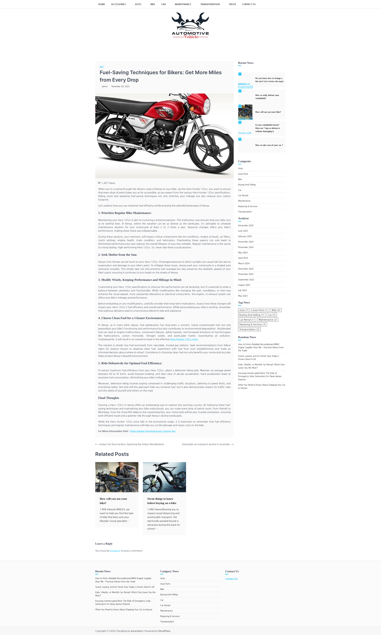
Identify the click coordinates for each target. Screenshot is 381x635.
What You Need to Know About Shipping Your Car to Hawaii (123, 609)
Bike (152, 4)
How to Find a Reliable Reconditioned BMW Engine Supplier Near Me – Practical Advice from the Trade (261, 347)
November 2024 (245, 247)
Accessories (118, 4)
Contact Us (249, 4)
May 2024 (243, 252)
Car (163, 4)
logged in (115, 550)
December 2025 (245, 225)
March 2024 (243, 263)
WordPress (164, 630)
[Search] (282, 4)
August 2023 (244, 285)
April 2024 (243, 258)
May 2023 (243, 296)
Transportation (210, 4)
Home (101, 4)
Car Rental (243, 195)
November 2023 (245, 274)
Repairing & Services (247, 206)
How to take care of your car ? (269, 145)
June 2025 (243, 231)
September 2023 (246, 279)
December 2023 (245, 268)
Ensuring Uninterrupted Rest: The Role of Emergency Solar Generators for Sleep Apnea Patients (259, 376)
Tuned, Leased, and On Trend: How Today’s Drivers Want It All (124, 587)
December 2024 (245, 241)
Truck (232, 4)
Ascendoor (137, 630)
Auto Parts (243, 174)
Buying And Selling (247, 184)
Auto (138, 4)
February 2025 (245, 236)
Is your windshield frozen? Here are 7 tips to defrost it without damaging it (267, 128)
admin (105, 86)
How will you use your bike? (268, 112)
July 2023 (242, 290)
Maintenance (183, 4)
